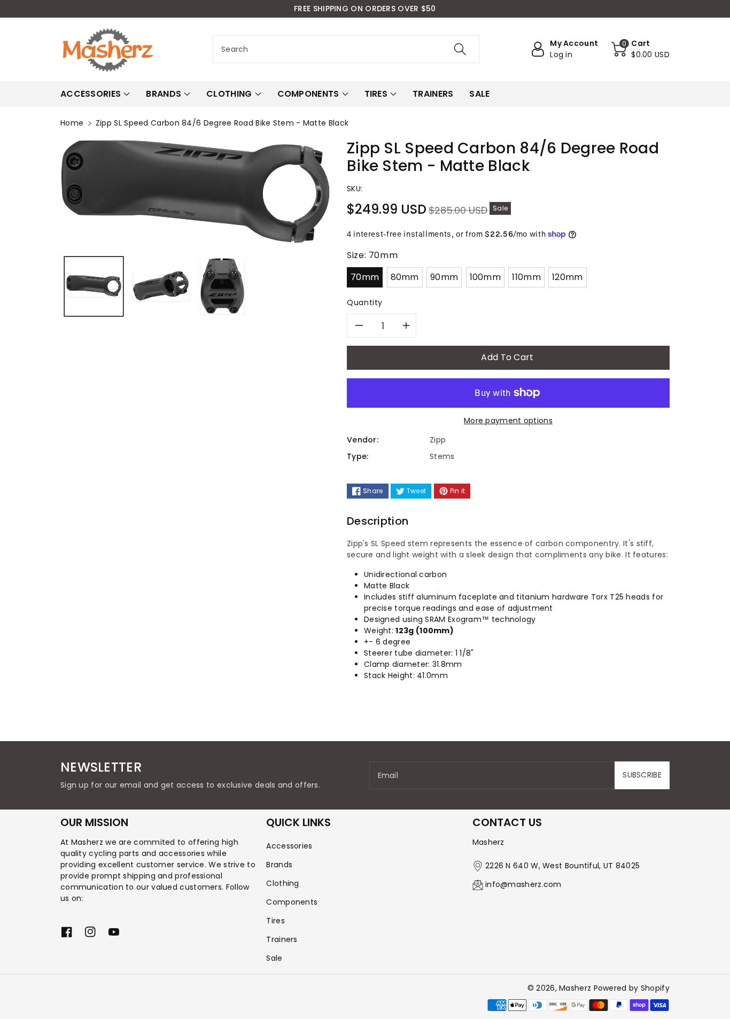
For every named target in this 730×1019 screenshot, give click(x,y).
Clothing (282, 883)
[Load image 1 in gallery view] (94, 285)
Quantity (365, 302)
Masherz (575, 988)
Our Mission (94, 822)
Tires (275, 920)
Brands (279, 864)
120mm (567, 277)
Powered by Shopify (632, 988)
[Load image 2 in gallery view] (160, 285)
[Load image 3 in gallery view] (222, 285)
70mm (365, 277)
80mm (405, 277)
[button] (640, 49)
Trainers (281, 939)
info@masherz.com (523, 884)
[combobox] (346, 49)
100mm (485, 277)
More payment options (508, 420)
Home (71, 123)
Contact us (507, 822)
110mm (526, 277)
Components (291, 902)
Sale (274, 958)
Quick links (298, 822)
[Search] (459, 49)
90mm (444, 277)
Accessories (289, 846)
